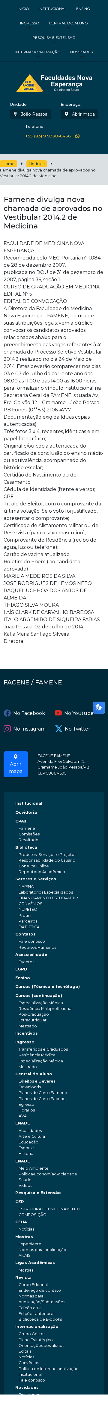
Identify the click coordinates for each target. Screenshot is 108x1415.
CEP (19, 1202)
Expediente (30, 1244)
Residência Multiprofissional (45, 1008)
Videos (25, 1185)
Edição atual (31, 1308)
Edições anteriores (37, 1313)
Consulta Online (34, 866)
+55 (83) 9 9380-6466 (48, 136)
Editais (25, 1351)
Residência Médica (37, 1055)
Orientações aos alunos (41, 1345)
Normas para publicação (42, 1249)
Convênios (29, 1362)
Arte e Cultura (32, 1136)
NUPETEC (28, 909)
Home (8, 164)
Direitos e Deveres (37, 1081)
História (26, 1153)
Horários (27, 1110)
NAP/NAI (26, 886)
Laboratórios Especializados (46, 892)
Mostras (24, 1236)
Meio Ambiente (34, 1168)
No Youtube (79, 713)
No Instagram (29, 729)
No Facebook (29, 713)
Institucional (53, 8)
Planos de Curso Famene (43, 1092)
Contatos (25, 934)
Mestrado (28, 1026)
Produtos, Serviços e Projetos (47, 854)
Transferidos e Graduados (43, 1049)
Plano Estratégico (36, 1340)
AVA (23, 1116)
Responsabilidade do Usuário (47, 860)
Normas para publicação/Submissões (42, 1299)
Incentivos (26, 1033)
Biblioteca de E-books (40, 1319)
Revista (23, 1277)
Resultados (29, 840)
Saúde (25, 1180)
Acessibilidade (31, 954)
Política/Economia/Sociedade (48, 1174)
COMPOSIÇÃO (32, 1214)
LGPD (21, 969)
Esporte (26, 1148)
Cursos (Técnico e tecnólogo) (47, 986)
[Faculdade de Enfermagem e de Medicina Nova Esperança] (54, 82)
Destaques (29, 1394)
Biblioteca (26, 847)
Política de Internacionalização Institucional (49, 1371)
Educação (28, 1142)
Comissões (29, 834)
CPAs (20, 821)
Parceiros (28, 921)
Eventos (26, 962)
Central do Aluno (68, 23)
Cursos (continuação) (38, 995)
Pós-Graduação (34, 1014)
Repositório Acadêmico (42, 871)
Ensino (83, 8)
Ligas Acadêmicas (35, 1262)
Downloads (30, 1087)
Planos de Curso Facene (42, 1098)
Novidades (81, 52)
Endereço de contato (40, 1290)
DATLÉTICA (29, 927)
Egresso (26, 1104)
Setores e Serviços (35, 879)
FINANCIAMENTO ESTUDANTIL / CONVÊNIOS (48, 901)
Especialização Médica (41, 1003)
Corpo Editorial (33, 1284)
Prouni (25, 915)
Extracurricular (32, 1020)
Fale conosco (32, 941)
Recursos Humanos (37, 947)
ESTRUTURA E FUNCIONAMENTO (49, 1209)
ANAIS (25, 1255)
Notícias (36, 164)
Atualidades (30, 1130)
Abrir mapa (83, 114)
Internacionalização (38, 52)
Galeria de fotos (34, 1406)
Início (23, 8)
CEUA (21, 1222)
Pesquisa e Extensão (54, 37)
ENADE (22, 1123)
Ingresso (29, 23)
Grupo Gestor (32, 1334)
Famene (27, 828)
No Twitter (77, 729)
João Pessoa (33, 114)
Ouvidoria (26, 812)
